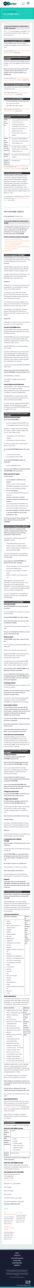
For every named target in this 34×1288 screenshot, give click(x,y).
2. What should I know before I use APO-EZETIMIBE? (17, 241)
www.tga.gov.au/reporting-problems (12, 1107)
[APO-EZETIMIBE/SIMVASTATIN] (10, 1218)
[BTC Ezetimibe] (22, 1217)
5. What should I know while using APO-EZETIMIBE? (16, 246)
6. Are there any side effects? (11, 248)
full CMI (8, 31)
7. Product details (8, 250)
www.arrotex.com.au (9, 1180)
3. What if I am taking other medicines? (13, 243)
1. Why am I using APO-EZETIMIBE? (13, 239)
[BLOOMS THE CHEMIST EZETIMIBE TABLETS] (10, 1233)
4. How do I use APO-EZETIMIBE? (12, 245)
